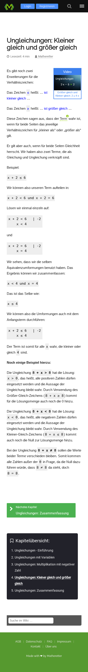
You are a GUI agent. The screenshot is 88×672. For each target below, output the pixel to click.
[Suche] (69, 6)
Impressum (64, 641)
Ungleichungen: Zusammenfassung (39, 590)
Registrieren (47, 6)
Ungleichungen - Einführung (34, 550)
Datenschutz (34, 641)
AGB (18, 641)
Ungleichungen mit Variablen (35, 557)
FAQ (49, 641)
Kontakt (35, 646)
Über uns (51, 646)
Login (27, 6)
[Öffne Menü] (82, 6)
